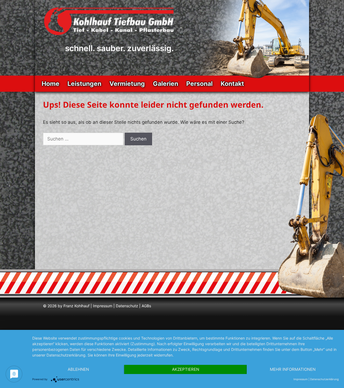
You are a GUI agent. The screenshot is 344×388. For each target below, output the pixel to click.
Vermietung (127, 83)
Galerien (165, 83)
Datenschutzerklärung (324, 379)
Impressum (102, 306)
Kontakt (232, 83)
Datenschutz (127, 306)
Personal (199, 83)
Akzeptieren (185, 369)
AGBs (146, 306)
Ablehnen (78, 369)
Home (50, 83)
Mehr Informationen (293, 369)
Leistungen (84, 83)
